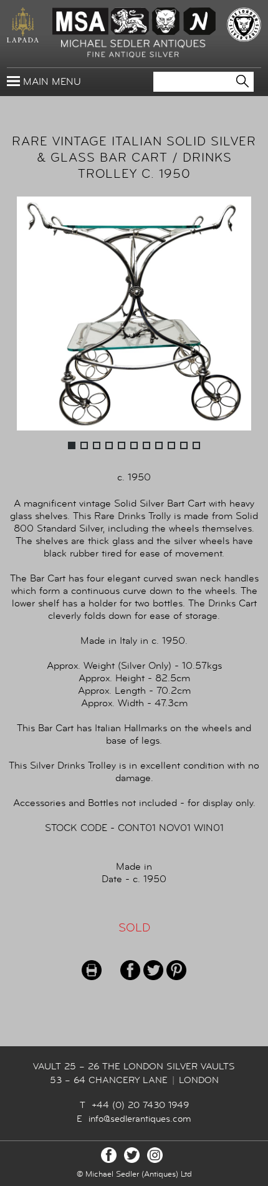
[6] (134, 445)
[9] (171, 445)
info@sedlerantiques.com (140, 1119)
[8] (159, 445)
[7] (146, 445)
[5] (121, 445)
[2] (84, 445)
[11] (196, 445)
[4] (109, 445)
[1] (71, 445)
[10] (184, 445)
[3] (96, 445)
